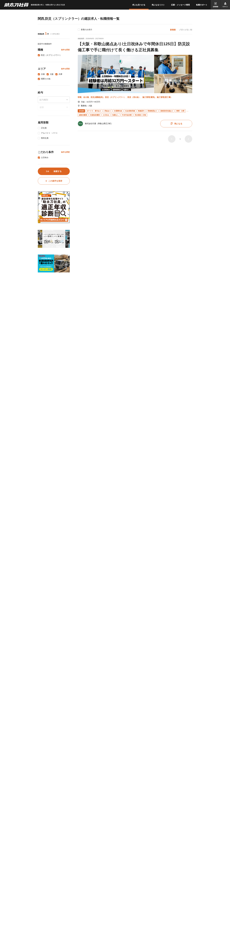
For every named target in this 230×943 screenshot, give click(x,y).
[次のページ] (188, 139)
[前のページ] (171, 139)
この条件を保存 (55, 181)
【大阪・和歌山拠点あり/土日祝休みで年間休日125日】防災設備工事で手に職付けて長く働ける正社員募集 (134, 47)
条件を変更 (65, 50)
